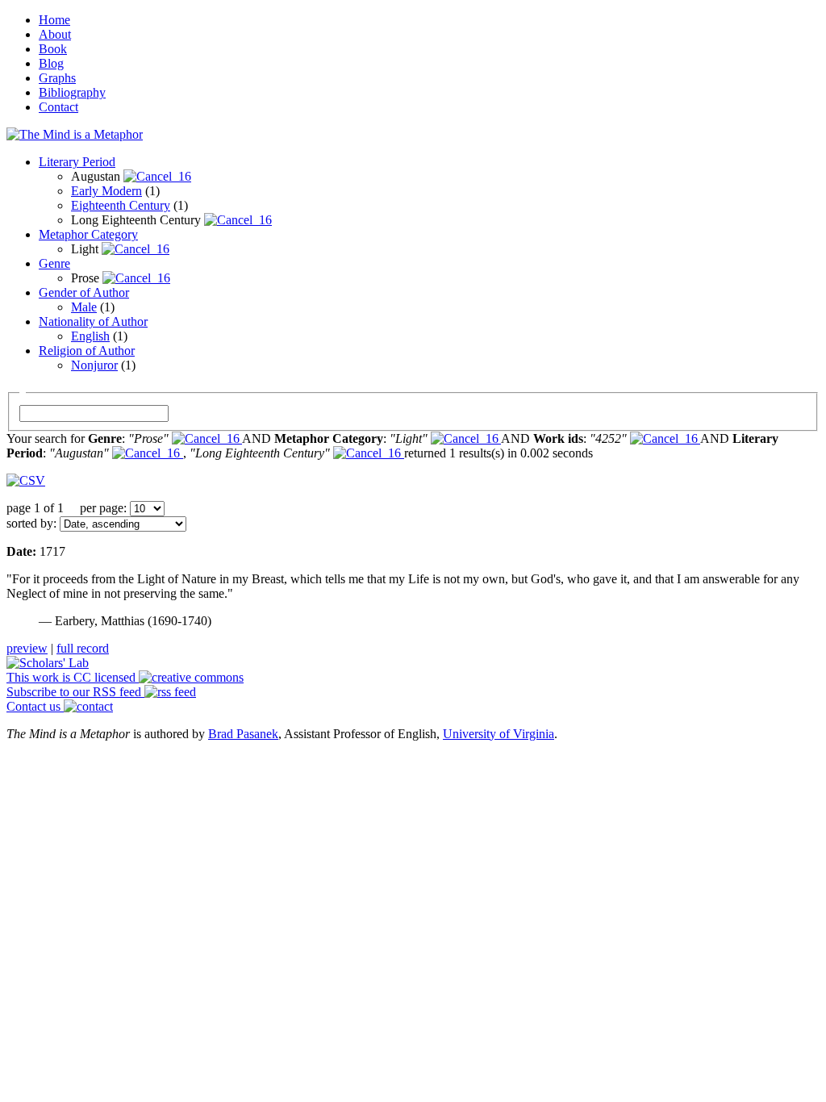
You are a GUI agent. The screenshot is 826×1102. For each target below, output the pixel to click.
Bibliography (72, 92)
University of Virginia (498, 734)
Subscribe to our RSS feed (75, 692)
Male (84, 307)
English (90, 336)
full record (82, 648)
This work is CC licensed (72, 677)
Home (54, 20)
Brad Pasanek (243, 734)
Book (53, 49)
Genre (54, 263)
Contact (58, 107)
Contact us (35, 706)
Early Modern (106, 191)
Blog (51, 63)
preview (27, 648)
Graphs (57, 78)
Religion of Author (87, 350)
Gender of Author (84, 292)
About (55, 34)
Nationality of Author (93, 321)
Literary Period (77, 162)
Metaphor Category (88, 234)
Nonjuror (94, 365)
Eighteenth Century (120, 205)
